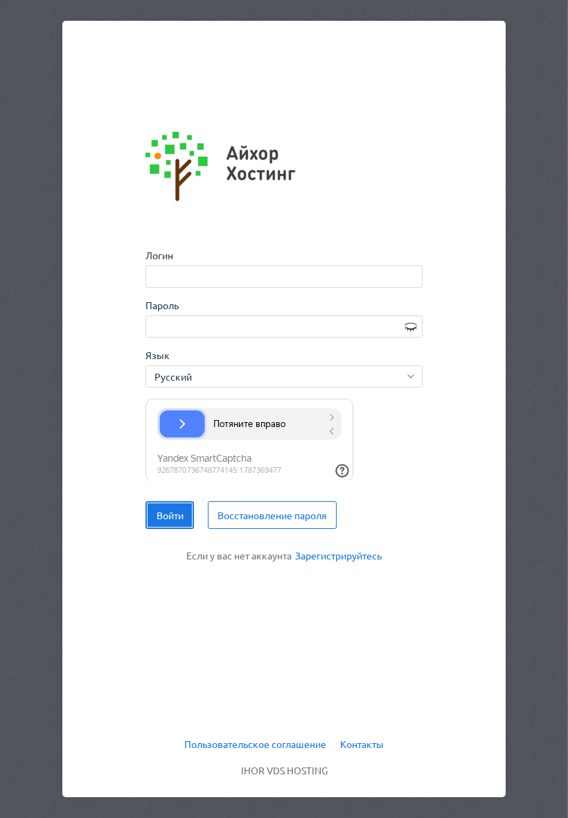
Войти (170, 515)
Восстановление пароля (272, 515)
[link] (338, 556)
